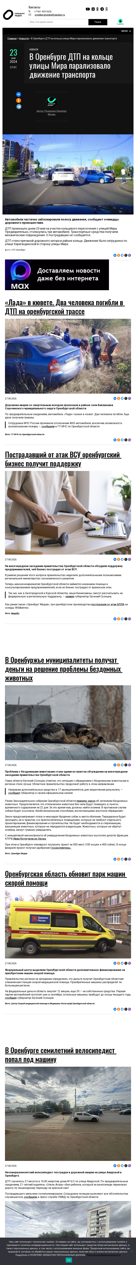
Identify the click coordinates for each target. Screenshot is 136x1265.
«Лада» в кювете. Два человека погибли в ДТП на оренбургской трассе (65, 306)
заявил (69, 596)
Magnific (15, 613)
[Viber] (129, 255)
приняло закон (85, 807)
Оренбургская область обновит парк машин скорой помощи (66, 884)
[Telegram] (18, 106)
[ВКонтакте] (18, 94)
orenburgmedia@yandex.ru (50, 15)
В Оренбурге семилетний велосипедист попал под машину (60, 1066)
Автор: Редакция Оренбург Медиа (51, 113)
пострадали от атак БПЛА (107, 604)
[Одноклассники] (18, 100)
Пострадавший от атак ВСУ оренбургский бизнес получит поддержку (63, 458)
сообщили (48, 426)
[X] (125, 255)
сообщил (14, 799)
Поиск (98, 22)
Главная (12, 38)
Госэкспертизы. (61, 853)
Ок (68, 1260)
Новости (24, 38)
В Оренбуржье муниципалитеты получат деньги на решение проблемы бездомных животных (63, 675)
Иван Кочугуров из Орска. (29, 844)
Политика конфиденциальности (103, 1255)
